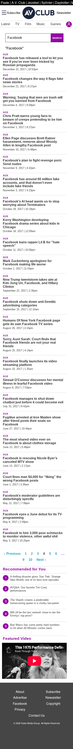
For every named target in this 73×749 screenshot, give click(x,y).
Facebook (20, 703)
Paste (5, 2)
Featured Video (17, 638)
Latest (5, 24)
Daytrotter (62, 2)
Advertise (20, 697)
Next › (41, 560)
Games (55, 24)
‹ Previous (12, 554)
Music (40, 24)
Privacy (20, 709)
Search (57, 38)
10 (30, 560)
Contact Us (37, 715)
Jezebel (33, 2)
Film (28, 24)
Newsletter (64, 12)
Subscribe (13, 12)
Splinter (47, 2)
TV (17, 24)
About (20, 691)
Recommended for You (24, 569)
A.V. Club (18, 2)
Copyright (53, 703)
